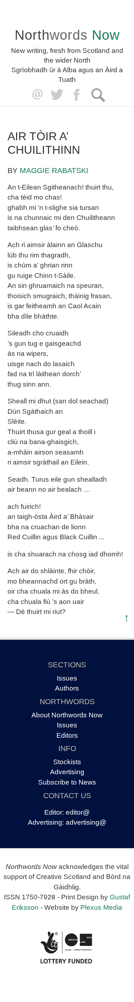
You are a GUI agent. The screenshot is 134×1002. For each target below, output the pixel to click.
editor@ (78, 812)
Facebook (77, 95)
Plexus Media (101, 907)
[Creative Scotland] (67, 947)
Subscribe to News (67, 782)
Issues (67, 678)
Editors (67, 735)
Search (98, 95)
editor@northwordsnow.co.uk (36, 95)
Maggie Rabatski (54, 170)
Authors (67, 688)
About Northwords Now (67, 715)
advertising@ (86, 822)
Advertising (67, 772)
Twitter (56, 95)
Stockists (67, 762)
